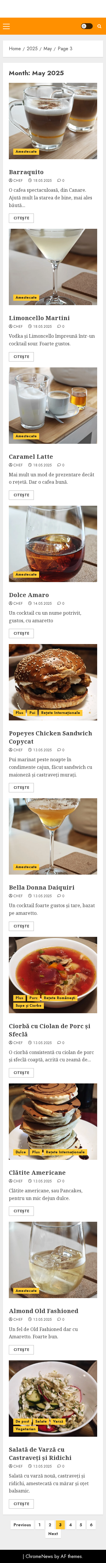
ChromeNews (39, 1556)
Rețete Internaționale (60, 712)
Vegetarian (26, 1429)
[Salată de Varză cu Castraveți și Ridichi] (53, 1398)
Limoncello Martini (39, 318)
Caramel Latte (31, 457)
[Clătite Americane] (53, 1121)
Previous (22, 1525)
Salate (41, 1421)
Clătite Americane (37, 1173)
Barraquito (26, 172)
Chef (18, 181)
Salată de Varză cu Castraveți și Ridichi (40, 1454)
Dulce (21, 1152)
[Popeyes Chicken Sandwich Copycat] (53, 682)
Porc (33, 998)
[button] (6, 26)
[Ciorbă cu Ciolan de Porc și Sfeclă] (53, 975)
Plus (19, 712)
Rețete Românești (59, 998)
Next (53, 1534)
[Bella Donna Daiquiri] (53, 836)
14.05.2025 (42, 603)
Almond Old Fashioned (43, 1311)
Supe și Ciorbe (29, 1005)
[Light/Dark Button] (87, 26)
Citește (21, 218)
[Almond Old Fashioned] (53, 1260)
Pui (32, 712)
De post (22, 1421)
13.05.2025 (42, 750)
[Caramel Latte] (53, 405)
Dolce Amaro (29, 595)
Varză (58, 1421)
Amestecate (26, 151)
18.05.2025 (42, 181)
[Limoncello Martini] (53, 267)
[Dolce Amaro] (53, 544)
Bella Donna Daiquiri (41, 887)
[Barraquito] (53, 121)
